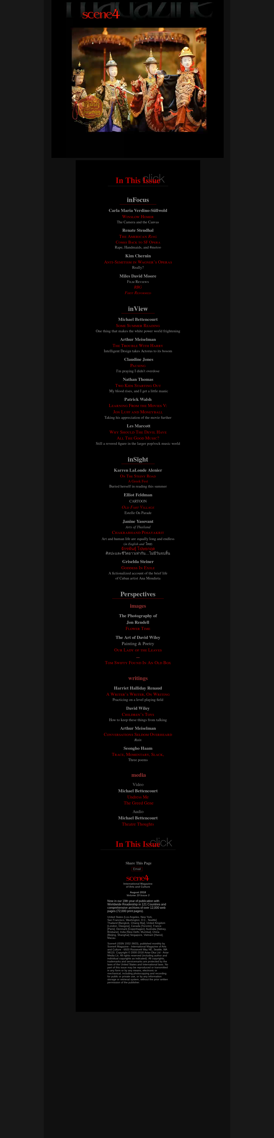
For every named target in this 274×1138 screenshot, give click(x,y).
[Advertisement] (129, 1126)
